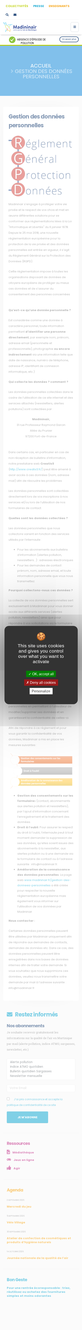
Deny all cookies (42, 682)
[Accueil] (20, 27)
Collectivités (17, 6)
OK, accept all (42, 674)
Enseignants (59, 6)
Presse (38, 6)
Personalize (41, 691)
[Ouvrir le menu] (75, 27)
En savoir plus (69, 39)
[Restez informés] (15, 15)
